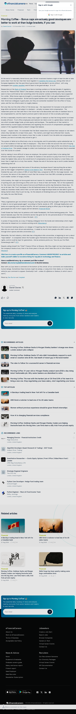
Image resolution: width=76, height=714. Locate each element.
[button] (38, 357)
